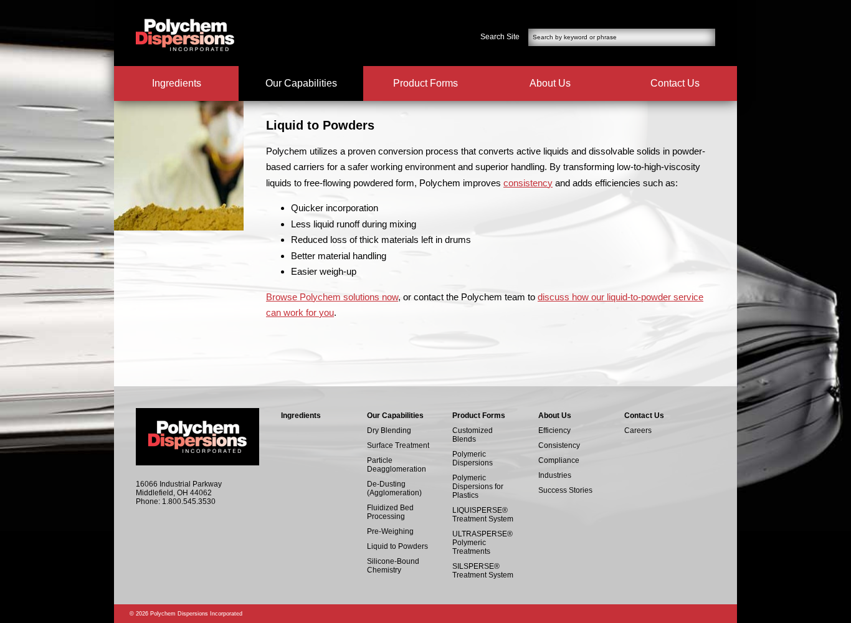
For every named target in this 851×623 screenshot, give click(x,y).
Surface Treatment (398, 445)
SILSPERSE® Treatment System (482, 570)
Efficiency (554, 430)
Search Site (500, 36)
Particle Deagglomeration (396, 464)
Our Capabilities (301, 83)
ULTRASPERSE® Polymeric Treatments (482, 543)
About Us (550, 83)
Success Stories (565, 490)
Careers (638, 430)
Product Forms (425, 83)
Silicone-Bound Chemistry (393, 565)
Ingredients (176, 83)
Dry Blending (389, 430)
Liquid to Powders (397, 546)
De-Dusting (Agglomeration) (394, 488)
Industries (554, 475)
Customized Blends (472, 435)
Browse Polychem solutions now (332, 297)
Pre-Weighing (390, 531)
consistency (528, 183)
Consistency (559, 445)
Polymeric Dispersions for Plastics (477, 486)
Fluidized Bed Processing (390, 512)
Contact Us (675, 83)
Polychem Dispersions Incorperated (185, 35)
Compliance (558, 460)
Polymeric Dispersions (472, 458)
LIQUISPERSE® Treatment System (482, 514)
